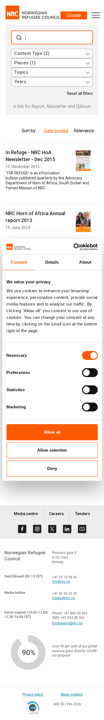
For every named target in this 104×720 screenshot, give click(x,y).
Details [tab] (52, 262)
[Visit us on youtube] (82, 529)
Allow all (52, 432)
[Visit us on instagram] (37, 529)
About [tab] (85, 262)
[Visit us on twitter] (52, 529)
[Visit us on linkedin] (67, 529)
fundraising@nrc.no (67, 623)
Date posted (56, 130)
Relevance (84, 130)
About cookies (72, 694)
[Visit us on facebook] (22, 529)
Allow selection (52, 450)
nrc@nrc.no (61, 582)
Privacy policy (32, 694)
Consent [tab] (19, 262)
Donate (74, 15)
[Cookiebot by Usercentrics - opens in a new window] (74, 247)
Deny (52, 468)
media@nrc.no (63, 598)
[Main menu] (96, 15)
